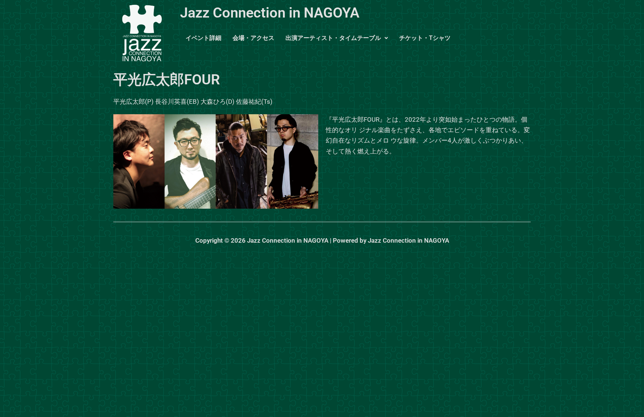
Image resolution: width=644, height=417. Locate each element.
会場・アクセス (253, 37)
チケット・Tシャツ (425, 37)
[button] (337, 38)
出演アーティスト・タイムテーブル (333, 37)
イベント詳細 (203, 37)
